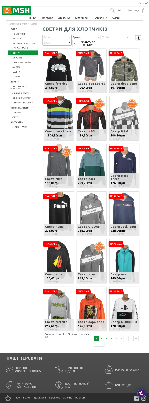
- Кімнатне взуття (20, 93)
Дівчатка (64, 17)
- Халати (15, 67)
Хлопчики (81, 17)
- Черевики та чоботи (21, 102)
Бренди (80, 397)
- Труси (14, 117)
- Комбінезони (18, 34)
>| (102, 343)
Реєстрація (133, 10)
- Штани (15, 76)
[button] (57, 37)
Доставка (40, 397)
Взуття (14, 81)
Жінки (32, 17)
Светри (34, 24)
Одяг (24, 24)
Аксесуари (16, 122)
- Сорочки (16, 57)
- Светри (15, 53)
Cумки (116, 17)
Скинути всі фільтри (88, 43)
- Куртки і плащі (19, 48)
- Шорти (15, 72)
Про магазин (23, 397)
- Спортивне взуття (20, 98)
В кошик (59, 72)
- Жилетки (16, 38)
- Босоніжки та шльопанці (18, 87)
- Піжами (15, 112)
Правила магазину (60, 397)
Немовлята (100, 17)
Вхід (119, 10)
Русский (143, 2)
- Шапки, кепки (18, 127)
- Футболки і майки (20, 62)
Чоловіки (47, 17)
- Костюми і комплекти (22, 43)
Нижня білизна (19, 107)
